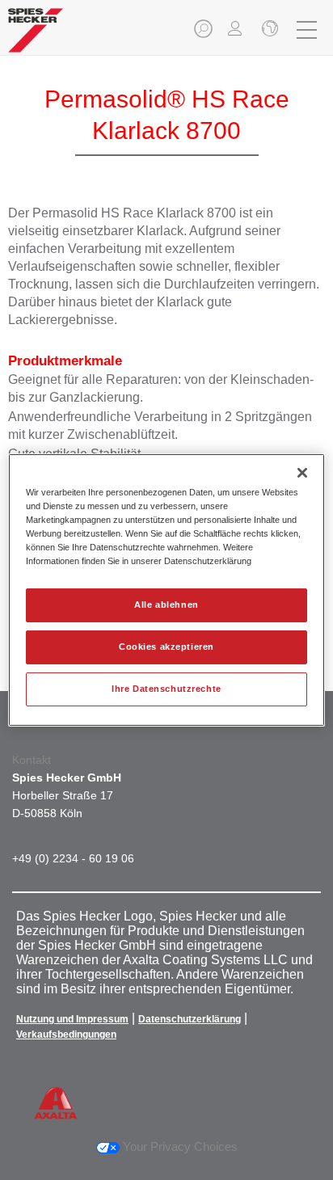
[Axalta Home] (35, 37)
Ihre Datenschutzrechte (166, 688)
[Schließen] (268, 30)
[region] (166, 590)
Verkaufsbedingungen (66, 1034)
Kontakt (31, 759)
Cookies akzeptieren (166, 646)
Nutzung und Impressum (72, 1019)
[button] (204, 33)
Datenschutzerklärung (189, 1019)
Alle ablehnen (166, 604)
